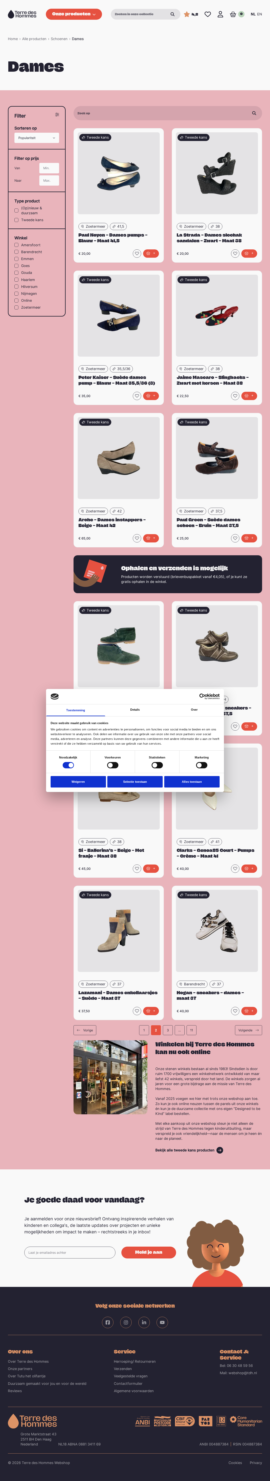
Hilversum (29, 287)
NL (253, 14)
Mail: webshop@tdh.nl (238, 1373)
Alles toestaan (192, 781)
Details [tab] (135, 709)
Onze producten (71, 13)
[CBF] (185, 1421)
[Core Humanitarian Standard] (246, 1421)
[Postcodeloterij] (162, 1421)
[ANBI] (142, 1421)
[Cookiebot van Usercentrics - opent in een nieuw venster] (202, 696)
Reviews (15, 1391)
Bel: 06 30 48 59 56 (236, 1366)
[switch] (112, 765)
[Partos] (205, 1421)
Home (13, 39)
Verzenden (123, 1369)
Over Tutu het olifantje (26, 1376)
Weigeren (78, 781)
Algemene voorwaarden (134, 1391)
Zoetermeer (31, 307)
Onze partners (20, 1369)
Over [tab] (194, 709)
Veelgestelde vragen (131, 1376)
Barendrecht (31, 252)
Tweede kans (32, 220)
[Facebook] (107, 1322)
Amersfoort (31, 245)
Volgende (245, 1030)
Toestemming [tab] (75, 710)
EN (259, 14)
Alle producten (34, 39)
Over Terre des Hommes (28, 1361)
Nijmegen (29, 293)
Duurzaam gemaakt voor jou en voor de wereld (47, 1383)
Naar (18, 180)
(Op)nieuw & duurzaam (31, 210)
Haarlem (28, 280)
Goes (25, 266)
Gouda (26, 273)
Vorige (88, 1030)
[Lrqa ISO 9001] (221, 1421)
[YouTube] (162, 1322)
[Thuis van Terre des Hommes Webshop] (22, 14)
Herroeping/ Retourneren (135, 1361)
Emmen (27, 259)
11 (191, 1030)
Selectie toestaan (135, 781)
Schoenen (59, 39)
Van (17, 168)
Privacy (256, 1463)
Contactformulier (128, 1383)
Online (26, 300)
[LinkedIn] (144, 1322)
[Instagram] (126, 1322)
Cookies (235, 1463)
